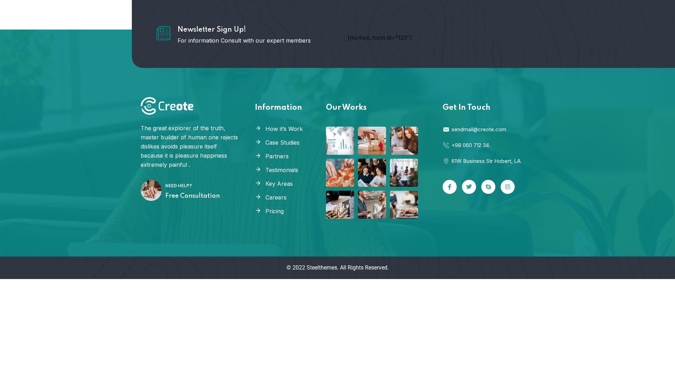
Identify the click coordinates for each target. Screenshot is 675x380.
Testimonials (281, 169)
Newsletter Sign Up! (212, 29)
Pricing (274, 211)
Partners (277, 156)
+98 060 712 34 (470, 145)
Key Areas (279, 183)
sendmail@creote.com (478, 129)
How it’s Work (284, 128)
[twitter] (469, 187)
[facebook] (450, 187)
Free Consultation (192, 196)
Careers (276, 197)
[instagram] (508, 187)
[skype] (488, 187)
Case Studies (282, 142)
